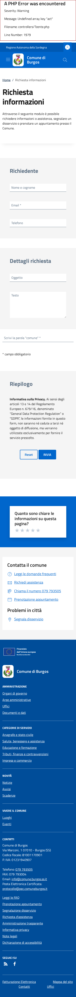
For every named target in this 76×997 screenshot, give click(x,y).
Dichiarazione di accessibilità (22, 942)
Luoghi (7, 817)
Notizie (7, 782)
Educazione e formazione (19, 747)
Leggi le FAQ (10, 897)
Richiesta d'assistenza (17, 916)
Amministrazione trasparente (22, 923)
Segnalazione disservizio (19, 910)
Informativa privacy (15, 929)
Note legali (9, 936)
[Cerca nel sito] (65, 60)
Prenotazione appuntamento (22, 904)
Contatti (24, 986)
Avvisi (6, 789)
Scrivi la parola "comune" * (22, 337)
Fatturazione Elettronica (19, 981)
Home (6, 80)
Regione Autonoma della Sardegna (26, 47)
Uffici (6, 706)
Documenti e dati (14, 712)
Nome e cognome (23, 187)
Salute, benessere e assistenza (23, 741)
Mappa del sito (63, 981)
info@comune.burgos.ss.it (29, 879)
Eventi (6, 824)
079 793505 (24, 869)
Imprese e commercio (17, 760)
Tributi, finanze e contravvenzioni (25, 754)
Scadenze (8, 795)
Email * (16, 205)
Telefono (17, 222)
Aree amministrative (16, 699)
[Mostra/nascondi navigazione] (8, 59)
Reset (29, 454)
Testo (15, 295)
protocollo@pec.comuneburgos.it (24, 888)
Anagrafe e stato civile (17, 734)
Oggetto (16, 277)
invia (47, 454)
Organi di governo (14, 693)
